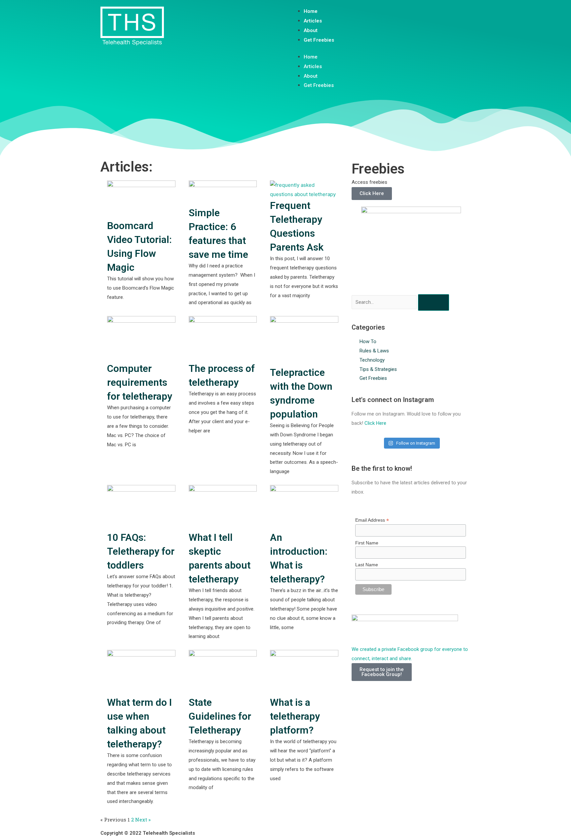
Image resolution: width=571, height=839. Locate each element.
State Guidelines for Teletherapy (220, 716)
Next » (143, 819)
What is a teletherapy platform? (295, 716)
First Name (366, 542)
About (311, 30)
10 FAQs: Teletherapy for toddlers (140, 551)
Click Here (372, 193)
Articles (313, 21)
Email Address (372, 520)
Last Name (366, 564)
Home (311, 11)
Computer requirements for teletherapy (139, 382)
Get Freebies (319, 40)
